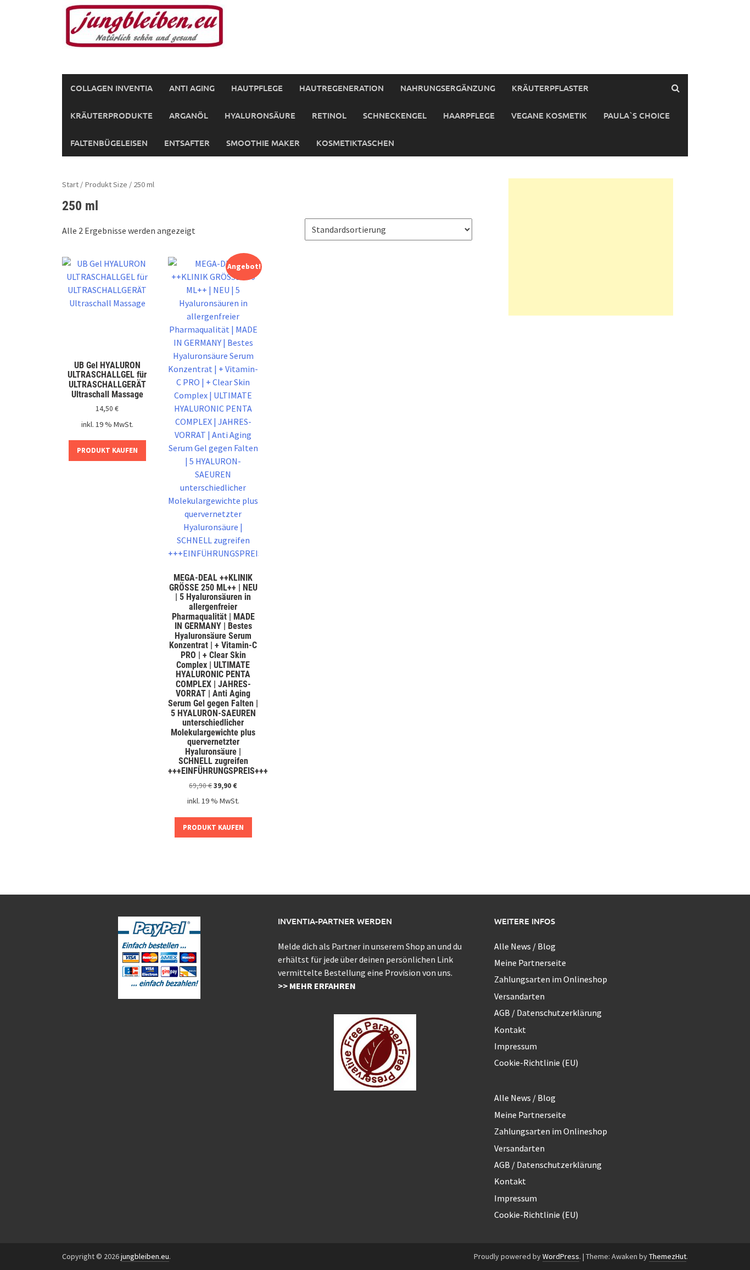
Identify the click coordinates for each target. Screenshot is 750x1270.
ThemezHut (667, 1256)
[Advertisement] (590, 247)
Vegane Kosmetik (549, 115)
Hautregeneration (341, 87)
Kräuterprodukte (111, 115)
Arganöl (188, 115)
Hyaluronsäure (260, 115)
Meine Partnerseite (530, 962)
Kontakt (510, 1029)
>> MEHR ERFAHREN (317, 985)
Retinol (329, 115)
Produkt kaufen (107, 450)
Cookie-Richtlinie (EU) (536, 1062)
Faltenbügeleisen (109, 142)
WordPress (560, 1256)
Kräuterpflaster (550, 87)
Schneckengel (395, 115)
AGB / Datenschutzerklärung (548, 1012)
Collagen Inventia (111, 87)
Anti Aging (192, 87)
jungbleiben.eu (145, 1256)
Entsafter (187, 142)
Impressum (515, 1046)
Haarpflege (469, 115)
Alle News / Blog (525, 946)
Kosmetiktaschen (355, 142)
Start (70, 184)
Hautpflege (257, 87)
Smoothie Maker (263, 142)
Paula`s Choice (636, 115)
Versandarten (519, 996)
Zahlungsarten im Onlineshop (550, 979)
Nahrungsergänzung (447, 87)
